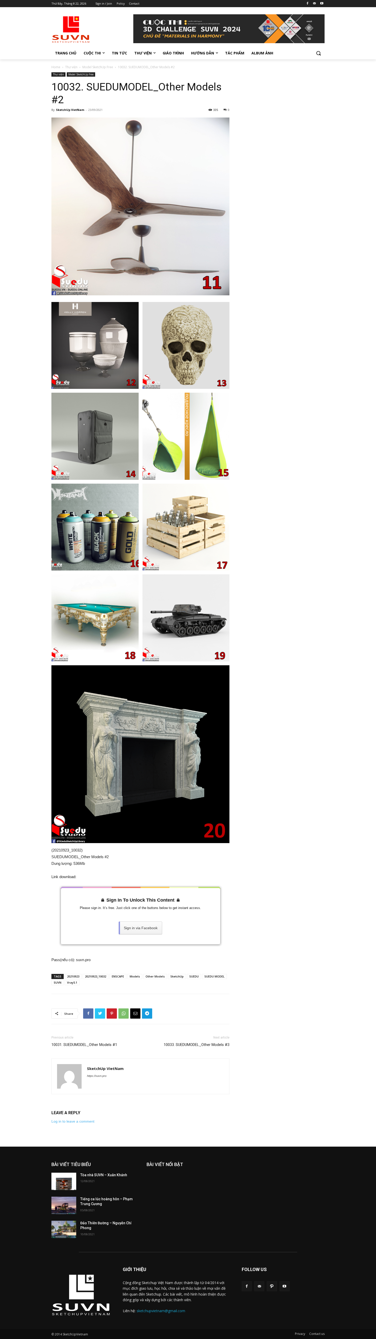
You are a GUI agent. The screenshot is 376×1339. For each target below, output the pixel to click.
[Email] (135, 1013)
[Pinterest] (112, 1013)
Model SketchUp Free (97, 67)
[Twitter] (100, 1013)
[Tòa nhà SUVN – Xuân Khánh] (63, 1181)
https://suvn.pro (96, 1075)
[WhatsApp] (123, 1013)
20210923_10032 (95, 976)
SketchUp (177, 976)
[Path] (272, 1286)
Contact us (317, 1334)
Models (135, 976)
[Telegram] (147, 1013)
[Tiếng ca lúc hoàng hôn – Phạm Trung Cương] (63, 1205)
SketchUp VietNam (70, 110)
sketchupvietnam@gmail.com (161, 1310)
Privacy (300, 1334)
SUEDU (194, 976)
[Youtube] (322, 4)
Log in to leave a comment (72, 1121)
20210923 (73, 976)
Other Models (155, 976)
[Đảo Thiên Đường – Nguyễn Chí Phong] (63, 1229)
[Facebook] (308, 4)
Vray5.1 (72, 982)
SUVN (57, 982)
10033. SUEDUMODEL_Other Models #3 (196, 1044)
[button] (318, 53)
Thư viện (71, 67)
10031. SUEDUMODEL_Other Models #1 (84, 1044)
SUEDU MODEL (214, 976)
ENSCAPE (118, 976)
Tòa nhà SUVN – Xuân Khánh (103, 1175)
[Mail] (314, 4)
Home (55, 67)
